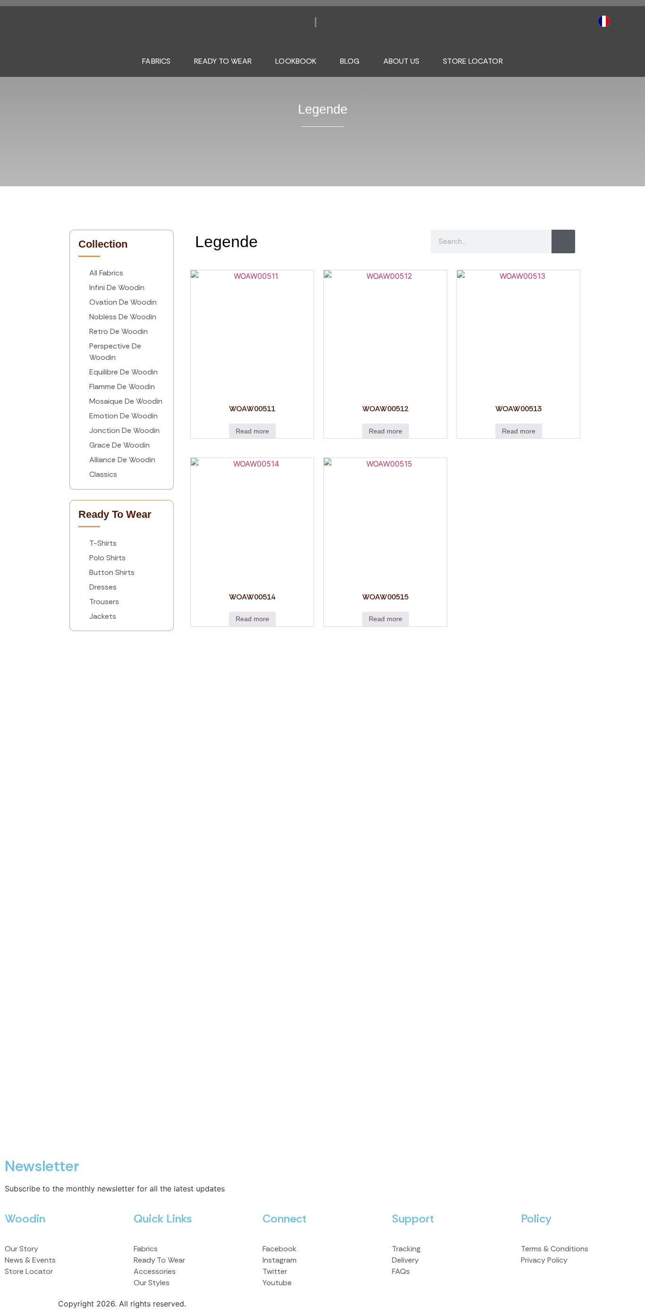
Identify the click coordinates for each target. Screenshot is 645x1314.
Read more (252, 431)
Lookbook (295, 61)
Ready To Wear (223, 61)
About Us (401, 61)
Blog (349, 61)
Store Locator (472, 61)
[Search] (563, 241)
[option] (606, 21)
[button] (30, 17)
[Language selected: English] (606, 21)
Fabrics (156, 61)
